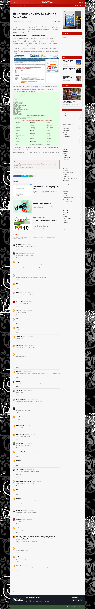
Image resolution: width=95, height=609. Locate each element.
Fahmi (17, 327)
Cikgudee (18, 565)
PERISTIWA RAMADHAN (72, 218)
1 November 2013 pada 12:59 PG (34, 416)
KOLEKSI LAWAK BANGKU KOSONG (72, 178)
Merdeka (72, 208)
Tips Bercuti (72, 140)
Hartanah (72, 155)
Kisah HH (72, 214)
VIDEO (72, 165)
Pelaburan (72, 163)
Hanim (18, 292)
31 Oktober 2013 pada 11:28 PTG (32, 399)
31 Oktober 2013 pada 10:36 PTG (26, 354)
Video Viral (72, 231)
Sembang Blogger (72, 121)
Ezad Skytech (19, 408)
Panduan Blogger (72, 212)
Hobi (36, 5)
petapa (18, 262)
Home (14, 5)
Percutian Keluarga (72, 216)
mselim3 (18, 354)
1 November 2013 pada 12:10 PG (29, 408)
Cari (80, 2)
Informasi (72, 174)
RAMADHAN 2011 (72, 220)
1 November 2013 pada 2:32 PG (30, 425)
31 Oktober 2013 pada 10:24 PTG (27, 336)
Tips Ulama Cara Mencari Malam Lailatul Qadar (69, 69)
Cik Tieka (18, 519)
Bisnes (72, 228)
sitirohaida (19, 244)
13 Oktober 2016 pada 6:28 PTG (27, 565)
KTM (72, 224)
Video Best (72, 166)
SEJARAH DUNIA (72, 199)
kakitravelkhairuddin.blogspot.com (25, 275)
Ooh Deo (18, 381)
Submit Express (38, 86)
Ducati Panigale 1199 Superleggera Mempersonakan (38, 267)
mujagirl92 (19, 336)
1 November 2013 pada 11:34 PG (30, 469)
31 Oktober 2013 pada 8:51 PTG (27, 310)
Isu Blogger (72, 195)
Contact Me (80, 606)
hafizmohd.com (20, 548)
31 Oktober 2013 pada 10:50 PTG (26, 381)
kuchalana (19, 301)
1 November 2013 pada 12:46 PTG (27, 490)
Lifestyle (72, 113)
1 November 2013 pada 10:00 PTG (28, 510)
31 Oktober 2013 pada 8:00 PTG (27, 283)
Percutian (72, 134)
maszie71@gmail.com (22, 452)
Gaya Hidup (20, 5)
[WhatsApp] (29, 176)
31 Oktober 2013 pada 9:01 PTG (27, 319)
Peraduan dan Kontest (72, 201)
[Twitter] (57, 21)
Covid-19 (72, 168)
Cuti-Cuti (41, 5)
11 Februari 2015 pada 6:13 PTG (24, 556)
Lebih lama (56, 591)
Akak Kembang (20, 469)
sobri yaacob (19, 253)
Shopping (72, 132)
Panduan (72, 115)
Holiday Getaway (72, 157)
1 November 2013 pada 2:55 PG (30, 443)
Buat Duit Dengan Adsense (72, 172)
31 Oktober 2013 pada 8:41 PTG (27, 301)
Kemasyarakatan (72, 207)
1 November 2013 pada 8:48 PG (27, 460)
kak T (17, 557)
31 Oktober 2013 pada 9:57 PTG (25, 327)
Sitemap (69, 606)
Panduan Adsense (72, 187)
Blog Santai (19, 390)
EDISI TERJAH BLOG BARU (72, 182)
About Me (74, 606)
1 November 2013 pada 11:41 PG (36, 481)
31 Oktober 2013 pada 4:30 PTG (28, 253)
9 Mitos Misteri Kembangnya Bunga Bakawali (67, 77)
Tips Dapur (31, 5)
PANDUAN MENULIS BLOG (25, 10)
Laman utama (15, 10)
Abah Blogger (72, 222)
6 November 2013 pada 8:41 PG (26, 519)
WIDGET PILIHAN (72, 159)
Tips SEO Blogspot (72, 145)
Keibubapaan (72, 151)
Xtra (72, 189)
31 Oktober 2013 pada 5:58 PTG (41, 275)
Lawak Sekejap (72, 176)
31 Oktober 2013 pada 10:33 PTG (29, 345)
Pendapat (72, 193)
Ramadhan (72, 142)
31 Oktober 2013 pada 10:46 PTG (27, 371)
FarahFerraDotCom (21, 399)
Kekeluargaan (72, 126)
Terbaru (15, 591)
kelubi (17, 528)
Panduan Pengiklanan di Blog (72, 184)
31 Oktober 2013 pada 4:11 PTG (27, 244)
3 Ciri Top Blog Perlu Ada (42, 203)
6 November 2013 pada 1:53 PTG (21, 539)
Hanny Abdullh (20, 425)
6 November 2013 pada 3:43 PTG (30, 548)
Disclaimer (20, 167)
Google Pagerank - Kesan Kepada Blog (45, 221)
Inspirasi (72, 186)
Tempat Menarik (72, 130)
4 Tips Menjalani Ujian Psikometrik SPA (69, 101)
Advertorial (72, 138)
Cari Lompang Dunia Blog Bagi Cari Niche (46, 188)
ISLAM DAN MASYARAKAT (72, 197)
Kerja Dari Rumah (72, 136)
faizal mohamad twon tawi (23, 481)
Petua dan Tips (72, 210)
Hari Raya (72, 147)
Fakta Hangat (72, 123)
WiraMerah (19, 510)
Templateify (20, 606)
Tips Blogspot (72, 149)
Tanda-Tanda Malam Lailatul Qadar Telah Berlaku (68, 62)
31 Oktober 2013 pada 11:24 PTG (28, 390)
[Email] (59, 21)
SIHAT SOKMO (72, 226)
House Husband (72, 119)
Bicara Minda (72, 161)
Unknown (18, 284)
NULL (72, 205)
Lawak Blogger (72, 180)
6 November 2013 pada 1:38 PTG (25, 528)
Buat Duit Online (72, 128)
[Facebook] (55, 21)
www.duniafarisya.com (22, 417)
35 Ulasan (29, 21)
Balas (17, 248)
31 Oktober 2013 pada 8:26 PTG (25, 292)
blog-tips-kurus (20, 443)
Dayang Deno (19, 345)
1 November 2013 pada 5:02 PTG (27, 498)
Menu (15, 2)
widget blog (72, 191)
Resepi (25, 5)
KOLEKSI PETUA (72, 203)
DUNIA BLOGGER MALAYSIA (39, 201)
